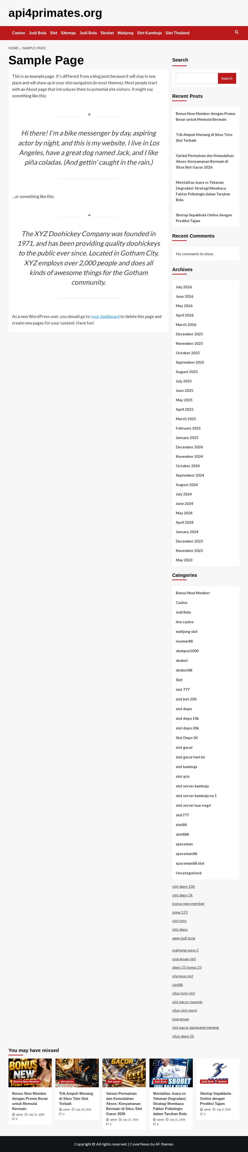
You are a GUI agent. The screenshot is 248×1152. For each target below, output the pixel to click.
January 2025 (187, 437)
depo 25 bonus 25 (187, 967)
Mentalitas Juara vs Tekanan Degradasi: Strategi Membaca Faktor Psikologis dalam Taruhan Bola (203, 191)
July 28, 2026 (83, 1109)
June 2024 (184, 503)
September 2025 (190, 362)
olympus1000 (187, 651)
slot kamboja (186, 766)
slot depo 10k (187, 718)
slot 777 (183, 689)
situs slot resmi (184, 1010)
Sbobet (107, 33)
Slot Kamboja (149, 33)
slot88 (181, 824)
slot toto (179, 920)
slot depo (184, 709)
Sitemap (68, 33)
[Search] (237, 32)
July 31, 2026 (36, 1114)
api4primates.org (55, 13)
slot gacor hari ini (190, 757)
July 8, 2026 (224, 1109)
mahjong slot (187, 631)
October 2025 (188, 353)
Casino (18, 33)
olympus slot (182, 976)
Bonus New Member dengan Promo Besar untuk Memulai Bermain (205, 116)
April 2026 (185, 315)
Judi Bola (37, 33)
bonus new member (188, 903)
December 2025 (189, 334)
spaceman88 (186, 853)
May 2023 (184, 560)
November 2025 (189, 343)
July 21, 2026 (177, 1119)
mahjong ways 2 (185, 950)
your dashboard (105, 316)
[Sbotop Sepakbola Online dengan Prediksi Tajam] (218, 1073)
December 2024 (189, 447)
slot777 (182, 815)
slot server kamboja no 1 (196, 795)
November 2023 (189, 550)
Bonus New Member (193, 593)
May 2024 (184, 513)
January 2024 (187, 532)
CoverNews (140, 1144)
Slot (53, 33)
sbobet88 (184, 670)
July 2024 (184, 494)
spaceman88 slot (190, 863)
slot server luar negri (193, 805)
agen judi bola (183, 938)
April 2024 (185, 522)
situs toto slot (183, 993)
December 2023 (189, 541)
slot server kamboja (192, 786)
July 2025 (184, 381)
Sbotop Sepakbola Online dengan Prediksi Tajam (204, 218)
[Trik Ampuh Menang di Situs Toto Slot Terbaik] (77, 1073)
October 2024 (188, 466)
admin (19, 1114)
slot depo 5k (182, 895)
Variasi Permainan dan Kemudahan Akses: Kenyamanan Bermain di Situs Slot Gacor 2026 (205, 161)
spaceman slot (184, 958)
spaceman (184, 844)
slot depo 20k (187, 728)
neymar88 (184, 641)
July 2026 (184, 287)
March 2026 (186, 324)
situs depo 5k (183, 1036)
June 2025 (184, 390)
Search (180, 60)
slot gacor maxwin (187, 1001)
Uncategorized (189, 873)
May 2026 (184, 306)
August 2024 (187, 484)
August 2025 (187, 371)
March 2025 (186, 419)
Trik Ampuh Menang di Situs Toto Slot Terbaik (204, 137)
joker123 (179, 912)
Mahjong (125, 33)
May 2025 (184, 400)
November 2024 (189, 456)
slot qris (182, 776)
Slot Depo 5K (187, 737)
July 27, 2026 (130, 1119)
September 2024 (190, 475)
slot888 (182, 834)
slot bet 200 (186, 699)
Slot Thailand (177, 33)
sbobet (182, 660)
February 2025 (188, 428)
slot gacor (184, 747)
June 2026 (184, 296)
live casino (185, 622)
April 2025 (185, 409)
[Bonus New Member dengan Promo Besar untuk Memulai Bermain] (30, 1073)
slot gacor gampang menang (195, 1027)
